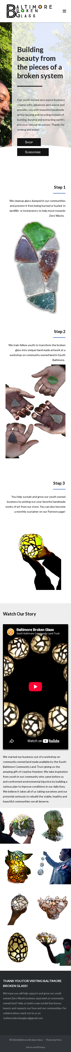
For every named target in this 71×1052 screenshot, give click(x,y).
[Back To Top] (61, 1042)
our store (33, 506)
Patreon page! (56, 511)
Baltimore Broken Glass (30, 1039)
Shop (29, 142)
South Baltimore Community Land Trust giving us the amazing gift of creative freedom (34, 766)
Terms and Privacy (35, 1047)
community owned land (40, 355)
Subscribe (33, 152)
